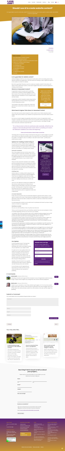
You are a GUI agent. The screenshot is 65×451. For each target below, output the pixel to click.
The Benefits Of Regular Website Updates (45, 156)
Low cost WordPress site (24, 430)
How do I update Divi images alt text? (39, 435)
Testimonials (38, 2)
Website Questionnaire (24, 434)
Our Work (33, 2)
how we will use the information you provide (29, 410)
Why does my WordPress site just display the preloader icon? (39, 437)
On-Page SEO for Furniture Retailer (52, 441)
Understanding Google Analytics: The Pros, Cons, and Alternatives (39, 424)
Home (29, 2)
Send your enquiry (21, 413)
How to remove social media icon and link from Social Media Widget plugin (53, 430)
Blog (49, 2)
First (18, 382)
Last (33, 382)
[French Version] (56, 3)
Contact (52, 2)
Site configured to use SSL (52, 435)
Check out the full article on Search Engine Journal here (32, 132)
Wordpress (51, 48)
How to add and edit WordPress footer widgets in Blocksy (49, 346)
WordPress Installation (24, 428)
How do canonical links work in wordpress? (32, 346)
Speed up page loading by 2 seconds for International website (52, 424)
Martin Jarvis (50, 50)
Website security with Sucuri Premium (38, 430)
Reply (56, 276)
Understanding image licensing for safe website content (14, 346)
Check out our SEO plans (46, 104)
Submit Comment (54, 318)
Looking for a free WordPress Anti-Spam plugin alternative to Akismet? (53, 438)
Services (44, 2)
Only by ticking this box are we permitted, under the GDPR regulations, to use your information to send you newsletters (29, 407)
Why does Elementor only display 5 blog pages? (38, 440)
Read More (45, 174)
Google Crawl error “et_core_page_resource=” (38, 427)
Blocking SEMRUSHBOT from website (52, 433)
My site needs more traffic (24, 427)
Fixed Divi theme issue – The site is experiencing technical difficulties (53, 427)
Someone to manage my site (25, 425)
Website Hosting (23, 424)
